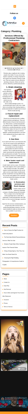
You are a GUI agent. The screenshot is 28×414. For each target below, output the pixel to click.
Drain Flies (6, 285)
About (5, 278)
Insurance (6, 299)
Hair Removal (7, 289)
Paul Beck (17, 68)
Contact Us (7, 282)
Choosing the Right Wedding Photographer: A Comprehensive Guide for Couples (13, 261)
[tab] (15, 6)
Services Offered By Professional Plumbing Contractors (14, 38)
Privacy (6, 303)
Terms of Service (8, 306)
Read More (15, 216)
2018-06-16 (9, 68)
